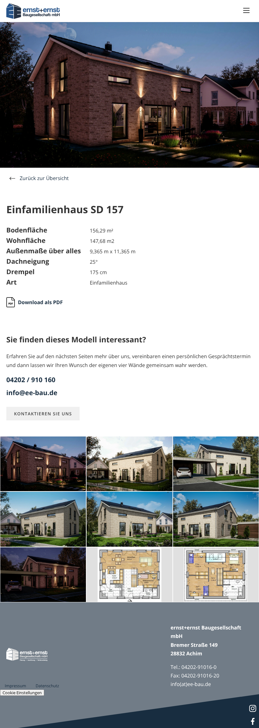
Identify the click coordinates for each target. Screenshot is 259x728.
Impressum (15, 686)
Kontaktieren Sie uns (43, 414)
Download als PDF (40, 302)
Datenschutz (47, 686)
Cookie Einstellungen (22, 692)
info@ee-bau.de (31, 393)
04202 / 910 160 (30, 380)
